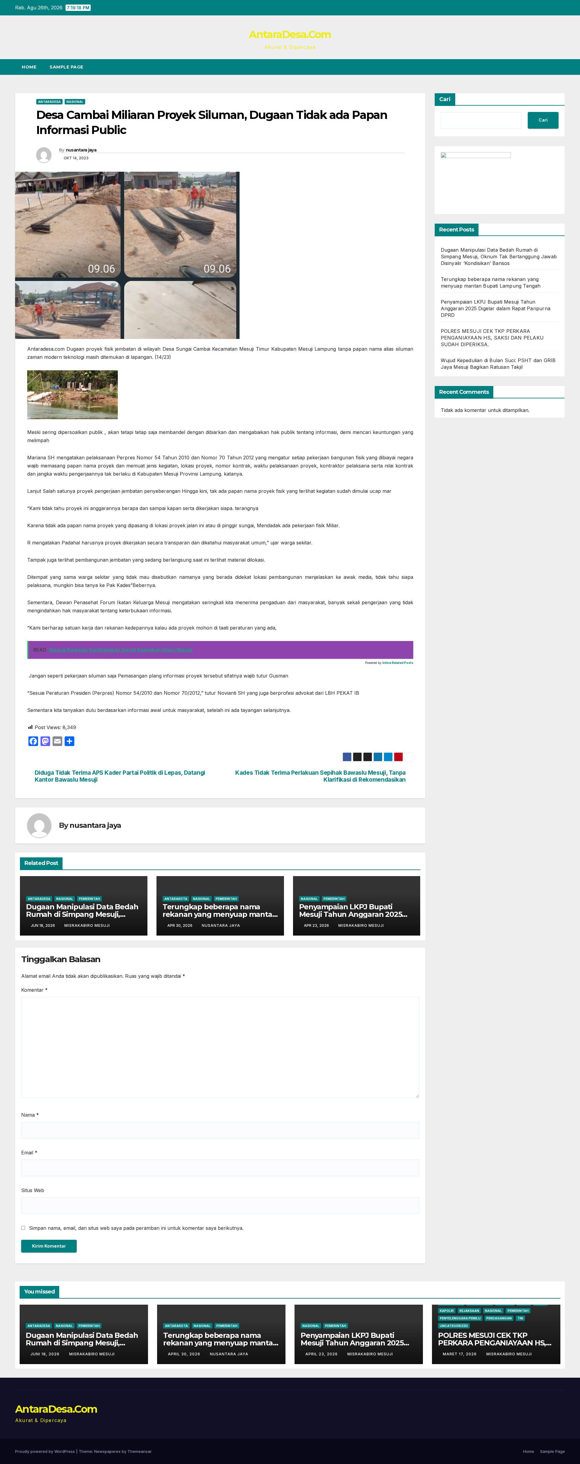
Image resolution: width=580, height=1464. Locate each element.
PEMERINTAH (89, 899)
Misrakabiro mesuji (87, 925)
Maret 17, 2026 (460, 1354)
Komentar (34, 990)
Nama (30, 1115)
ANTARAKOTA (175, 899)
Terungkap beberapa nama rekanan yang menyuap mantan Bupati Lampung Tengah (220, 914)
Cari (445, 99)
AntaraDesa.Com (290, 34)
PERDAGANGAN (499, 1318)
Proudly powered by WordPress (45, 1451)
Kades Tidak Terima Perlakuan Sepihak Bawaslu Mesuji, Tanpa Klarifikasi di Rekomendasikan (320, 776)
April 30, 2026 (184, 1354)
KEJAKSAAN (469, 1310)
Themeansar (139, 1451)
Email (29, 1153)
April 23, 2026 (322, 1354)
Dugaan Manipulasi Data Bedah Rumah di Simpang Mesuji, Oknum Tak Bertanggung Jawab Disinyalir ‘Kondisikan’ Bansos (499, 256)
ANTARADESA (49, 102)
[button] (549, 67)
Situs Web (32, 1190)
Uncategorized (454, 1326)
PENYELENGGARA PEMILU (460, 1318)
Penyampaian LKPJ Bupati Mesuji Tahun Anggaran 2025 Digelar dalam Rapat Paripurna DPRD (496, 308)
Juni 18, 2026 (46, 1354)
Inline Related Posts (397, 663)
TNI (520, 1318)
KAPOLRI (447, 1310)
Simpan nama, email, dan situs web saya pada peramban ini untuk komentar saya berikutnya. (136, 1228)
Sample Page (66, 67)
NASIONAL (74, 102)
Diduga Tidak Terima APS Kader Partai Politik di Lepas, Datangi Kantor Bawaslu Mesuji (120, 776)
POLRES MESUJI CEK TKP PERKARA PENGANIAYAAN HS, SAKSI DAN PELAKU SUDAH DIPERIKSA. (492, 337)
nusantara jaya (81, 150)
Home (29, 67)
